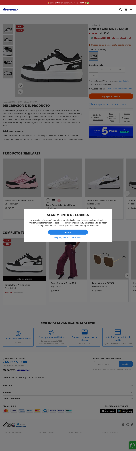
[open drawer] (131, 9)
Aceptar (68, 232)
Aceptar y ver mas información (68, 237)
